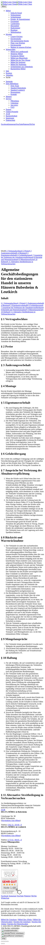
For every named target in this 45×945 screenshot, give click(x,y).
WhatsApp (5, 898)
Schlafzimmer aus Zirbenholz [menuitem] (22, 67)
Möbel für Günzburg (9, 920)
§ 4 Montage (21, 253)
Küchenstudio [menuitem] (16, 39)
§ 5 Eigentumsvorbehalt (14, 254)
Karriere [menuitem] (9, 73)
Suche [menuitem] (8, 77)
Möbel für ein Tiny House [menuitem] (20, 60)
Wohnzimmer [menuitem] (16, 15)
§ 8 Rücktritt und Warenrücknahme (22, 309)
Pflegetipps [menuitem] (15, 101)
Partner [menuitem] (8, 109)
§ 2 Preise (25, 251)
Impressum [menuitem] (10, 118)
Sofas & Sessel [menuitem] (16, 13)
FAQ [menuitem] (12, 107)
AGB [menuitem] (8, 114)
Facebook (4, 124)
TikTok (32, 124)
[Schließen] (2, 941)
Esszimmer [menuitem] (15, 21)
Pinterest (26, 124)
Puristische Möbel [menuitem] (17, 56)
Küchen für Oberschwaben (17, 924)
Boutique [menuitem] (14, 30)
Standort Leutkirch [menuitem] (18, 90)
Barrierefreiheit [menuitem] (11, 116)
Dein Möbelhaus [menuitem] (12, 84)
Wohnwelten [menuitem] (10, 49)
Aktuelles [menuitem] (9, 75)
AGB (3, 810)
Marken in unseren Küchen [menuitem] (21, 47)
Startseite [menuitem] (9, 81)
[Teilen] (4, 941)
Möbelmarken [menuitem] (16, 32)
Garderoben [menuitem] (15, 24)
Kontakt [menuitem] (14, 94)
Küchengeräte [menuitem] (16, 45)
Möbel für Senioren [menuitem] (18, 62)
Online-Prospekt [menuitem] (12, 112)
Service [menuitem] (8, 99)
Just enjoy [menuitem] (14, 105)
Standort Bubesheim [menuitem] (18, 88)
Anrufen (14, 930)
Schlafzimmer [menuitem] (16, 17)
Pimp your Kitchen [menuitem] (18, 43)
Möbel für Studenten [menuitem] (18, 64)
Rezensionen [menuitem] (15, 92)
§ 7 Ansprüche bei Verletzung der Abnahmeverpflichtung (21, 256)
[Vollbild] (6, 941)
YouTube (19, 124)
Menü (4, 6)
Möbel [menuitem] (8, 11)
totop (3, 938)
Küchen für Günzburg (22, 922)
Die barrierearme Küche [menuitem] (20, 41)
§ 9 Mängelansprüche (26, 259)
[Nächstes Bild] (4, 943)
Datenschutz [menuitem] (10, 120)
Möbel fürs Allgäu (25, 920)
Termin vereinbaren (17, 933)
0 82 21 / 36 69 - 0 (15, 825)
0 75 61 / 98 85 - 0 (15, 840)
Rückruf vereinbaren (16, 936)
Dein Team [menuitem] (15, 86)
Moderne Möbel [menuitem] (17, 54)
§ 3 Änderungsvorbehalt (16, 252)
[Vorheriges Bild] (2, 943)
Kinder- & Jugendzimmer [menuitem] (20, 19)
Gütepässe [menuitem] (14, 103)
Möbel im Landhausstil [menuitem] (19, 52)
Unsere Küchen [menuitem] (16, 37)
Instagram (12, 124)
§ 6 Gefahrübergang (23, 255)
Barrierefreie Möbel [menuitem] (18, 69)
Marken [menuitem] (9, 97)
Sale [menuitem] (7, 71)
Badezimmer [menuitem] (15, 28)
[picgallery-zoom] (8, 941)
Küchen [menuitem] (9, 34)
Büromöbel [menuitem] (15, 26)
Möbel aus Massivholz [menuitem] (19, 58)
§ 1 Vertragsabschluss (13, 251)
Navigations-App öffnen (11, 820)
